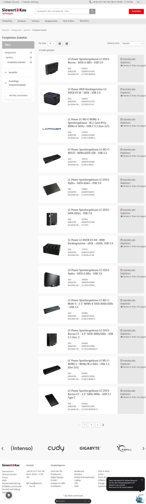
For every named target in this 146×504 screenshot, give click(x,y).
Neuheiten (84, 21)
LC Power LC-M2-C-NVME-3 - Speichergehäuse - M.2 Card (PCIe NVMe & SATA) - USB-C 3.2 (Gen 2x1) (88, 123)
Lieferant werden (9, 475)
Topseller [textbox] (126, 44)
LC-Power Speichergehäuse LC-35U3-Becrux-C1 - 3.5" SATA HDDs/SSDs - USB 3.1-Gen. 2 (90, 334)
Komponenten (51, 21)
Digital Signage (57, 477)
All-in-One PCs (56, 471)
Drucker (54, 480)
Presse (5, 478)
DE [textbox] (138, 2)
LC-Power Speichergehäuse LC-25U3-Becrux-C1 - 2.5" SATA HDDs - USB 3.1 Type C (89, 394)
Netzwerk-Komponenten (84, 477)
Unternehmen (7, 472)
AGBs (4, 481)
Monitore (78, 474)
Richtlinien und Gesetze (12, 487)
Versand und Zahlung (11, 489)
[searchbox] (65, 11)
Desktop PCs (56, 474)
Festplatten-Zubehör (39, 30)
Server (101, 474)
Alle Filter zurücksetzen (18, 96)
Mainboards (79, 471)
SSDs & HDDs (104, 471)
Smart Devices (104, 477)
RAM (76, 486)
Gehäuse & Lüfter (58, 483)
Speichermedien (104, 486)
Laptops (77, 480)
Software (35, 21)
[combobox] (139, 2)
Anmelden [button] (136, 11)
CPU (76, 483)
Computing (7, 21)
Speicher (27, 30)
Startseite (5, 30)
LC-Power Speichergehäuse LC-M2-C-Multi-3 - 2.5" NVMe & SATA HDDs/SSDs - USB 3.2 (90, 304)
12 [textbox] (50, 44)
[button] (92, 11)
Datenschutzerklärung (11, 484)
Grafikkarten (56, 486)
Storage (101, 483)
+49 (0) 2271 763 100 (101, 2)
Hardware (22, 21)
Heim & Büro (68, 21)
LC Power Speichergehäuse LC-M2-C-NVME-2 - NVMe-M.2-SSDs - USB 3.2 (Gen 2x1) (89, 364)
